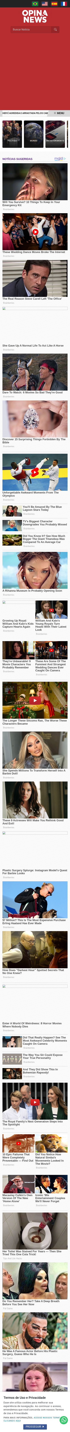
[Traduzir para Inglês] (44, 3)
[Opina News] (35, 16)
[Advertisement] (35, 73)
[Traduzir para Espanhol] (54, 3)
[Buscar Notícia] (55, 29)
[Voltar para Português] (35, 3)
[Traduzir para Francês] (64, 3)
